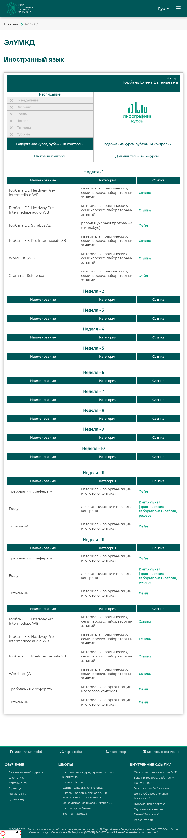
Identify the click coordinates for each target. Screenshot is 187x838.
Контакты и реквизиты (162, 752)
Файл (143, 225)
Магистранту (17, 793)
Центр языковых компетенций (84, 787)
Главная (11, 24)
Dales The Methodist (27, 752)
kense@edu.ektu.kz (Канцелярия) (137, 832)
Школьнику (16, 777)
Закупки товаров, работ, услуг (154, 777)
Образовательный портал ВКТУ (156, 772)
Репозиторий (143, 820)
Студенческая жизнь (148, 809)
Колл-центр (117, 752)
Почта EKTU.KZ (144, 783)
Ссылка (145, 193)
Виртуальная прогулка (149, 803)
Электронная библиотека (151, 788)
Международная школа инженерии (87, 803)
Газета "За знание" (146, 814)
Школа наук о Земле (76, 808)
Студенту (15, 788)
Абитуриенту (18, 783)
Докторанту (17, 799)
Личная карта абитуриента (27, 772)
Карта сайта (73, 752)
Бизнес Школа (72, 782)
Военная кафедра (74, 813)
